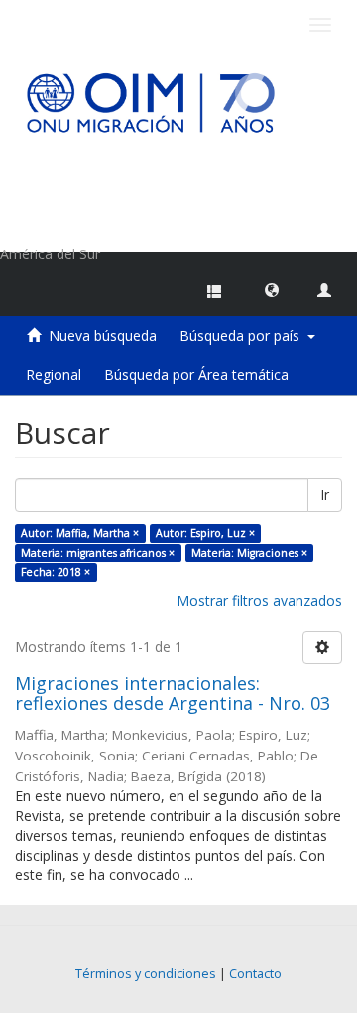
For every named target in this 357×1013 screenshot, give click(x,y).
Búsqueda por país (243, 335)
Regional (53, 374)
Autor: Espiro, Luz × (205, 533)
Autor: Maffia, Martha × (80, 533)
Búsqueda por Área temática (196, 374)
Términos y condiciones (145, 973)
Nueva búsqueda (103, 335)
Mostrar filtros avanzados (259, 600)
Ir (324, 494)
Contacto (255, 973)
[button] (272, 289)
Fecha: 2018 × (55, 572)
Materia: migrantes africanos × (98, 552)
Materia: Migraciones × (249, 552)
